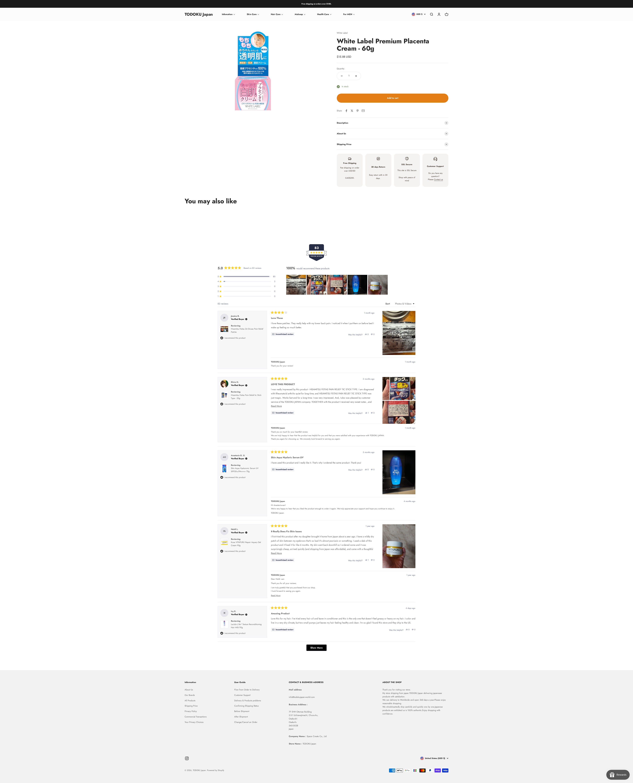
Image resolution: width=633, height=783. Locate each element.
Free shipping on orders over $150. (316, 3)
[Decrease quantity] (342, 76)
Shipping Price (191, 705)
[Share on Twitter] (352, 111)
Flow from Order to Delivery (247, 689)
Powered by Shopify (215, 770)
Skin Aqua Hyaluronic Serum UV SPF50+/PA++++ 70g (244, 470)
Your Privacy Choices (194, 722)
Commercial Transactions (196, 716)
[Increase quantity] (356, 76)
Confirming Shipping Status (246, 705)
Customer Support (242, 695)
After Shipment (241, 716)
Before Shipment (241, 711)
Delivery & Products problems (247, 700)
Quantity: (341, 68)
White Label (342, 32)
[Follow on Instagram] (187, 758)
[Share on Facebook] (346, 111)
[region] (337, 285)
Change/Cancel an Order (245, 722)
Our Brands (190, 695)
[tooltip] (282, 334)
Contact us (438, 179)
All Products (190, 700)
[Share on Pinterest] (357, 111)
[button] (296, 285)
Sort (388, 303)
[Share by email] (363, 111)
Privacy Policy (191, 711)
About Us (189, 689)
